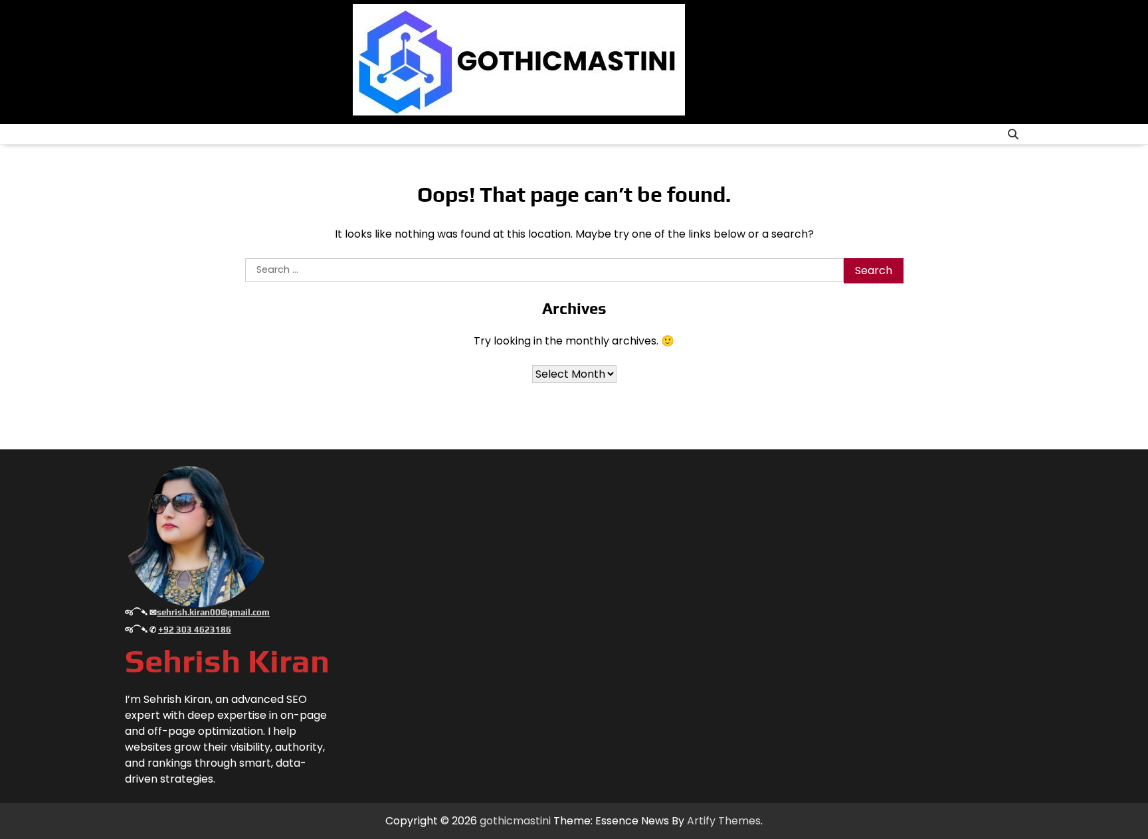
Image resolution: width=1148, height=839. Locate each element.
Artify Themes (724, 820)
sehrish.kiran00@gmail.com (213, 612)
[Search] (1013, 134)
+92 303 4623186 (194, 630)
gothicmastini (515, 820)
